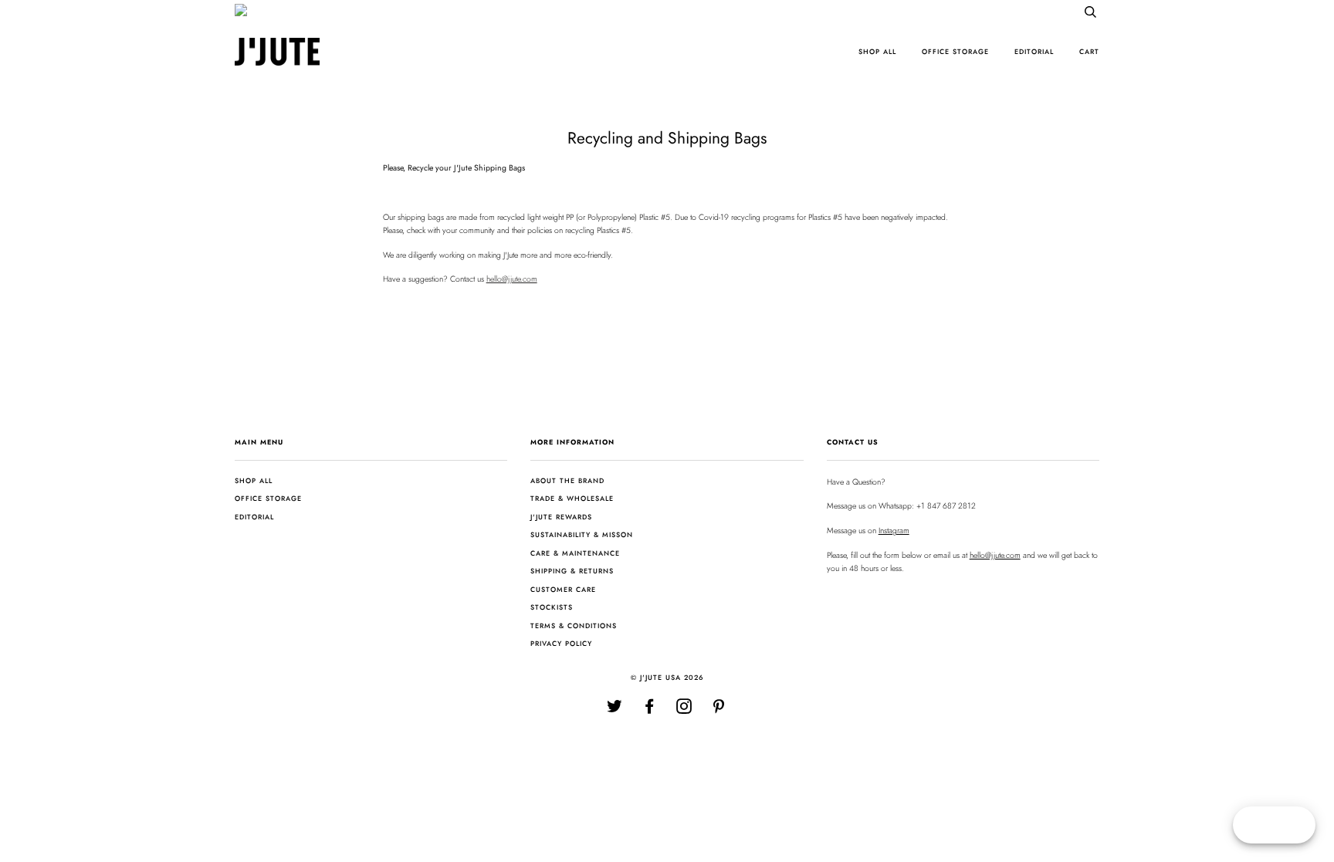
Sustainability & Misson (581, 534)
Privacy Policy (561, 643)
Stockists (551, 607)
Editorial (1034, 51)
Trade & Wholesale (572, 498)
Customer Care (563, 589)
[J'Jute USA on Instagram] (684, 710)
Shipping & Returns (572, 571)
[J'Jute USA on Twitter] (615, 710)
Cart (1089, 51)
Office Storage (955, 51)
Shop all (877, 51)
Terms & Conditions (573, 625)
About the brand (567, 480)
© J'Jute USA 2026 (667, 677)
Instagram (894, 530)
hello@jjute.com (511, 279)
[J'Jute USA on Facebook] (650, 710)
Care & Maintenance (575, 553)
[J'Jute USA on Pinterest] (719, 710)
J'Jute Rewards (561, 517)
